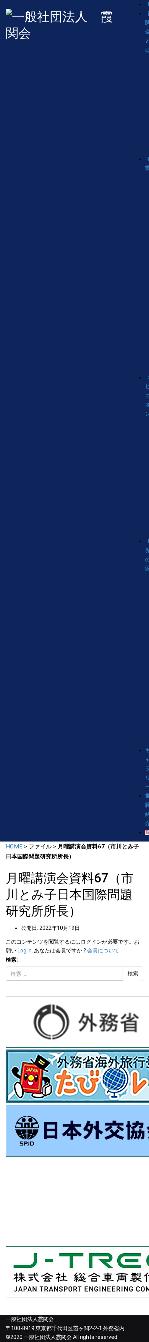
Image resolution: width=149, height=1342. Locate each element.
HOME (14, 846)
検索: (12, 960)
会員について (103, 950)
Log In (25, 950)
